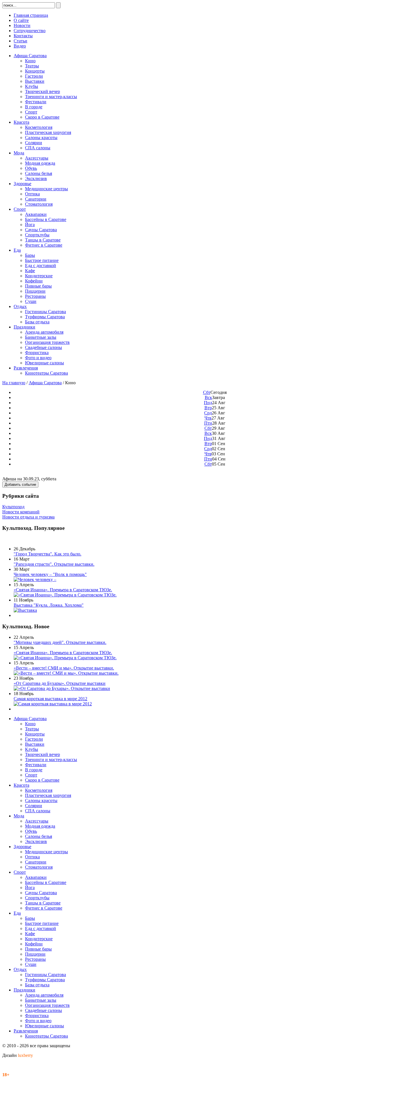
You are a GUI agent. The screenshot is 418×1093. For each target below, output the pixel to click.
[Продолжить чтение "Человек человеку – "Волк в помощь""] (35, 579)
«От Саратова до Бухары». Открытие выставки (59, 683)
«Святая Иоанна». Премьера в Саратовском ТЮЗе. (63, 589)
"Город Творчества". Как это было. (47, 553)
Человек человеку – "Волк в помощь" (50, 574)
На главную (13, 382)
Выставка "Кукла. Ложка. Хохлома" (49, 605)
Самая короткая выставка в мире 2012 (50, 698)
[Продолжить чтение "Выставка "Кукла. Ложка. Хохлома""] (25, 610)
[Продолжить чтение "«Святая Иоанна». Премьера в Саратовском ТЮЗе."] (65, 594)
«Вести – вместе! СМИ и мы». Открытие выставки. (64, 668)
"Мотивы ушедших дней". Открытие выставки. (60, 642)
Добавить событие (20, 484)
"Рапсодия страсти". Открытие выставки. (54, 564)
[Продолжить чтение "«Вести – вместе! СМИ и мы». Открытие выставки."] (66, 673)
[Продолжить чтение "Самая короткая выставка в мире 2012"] (53, 703)
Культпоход (13, 506)
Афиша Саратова (45, 382)
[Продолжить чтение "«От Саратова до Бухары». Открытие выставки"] (62, 688)
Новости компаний (21, 511)
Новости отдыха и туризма (28, 517)
